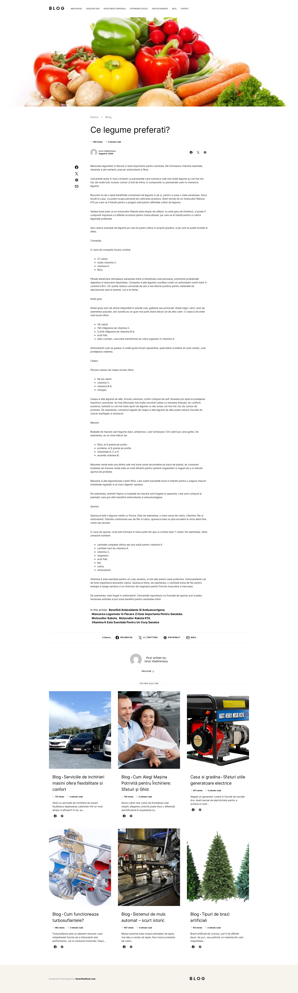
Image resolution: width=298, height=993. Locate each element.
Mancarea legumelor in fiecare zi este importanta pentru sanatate (137, 614)
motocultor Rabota (104, 618)
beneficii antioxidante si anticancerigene (137, 610)
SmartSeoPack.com (86, 978)
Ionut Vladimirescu (107, 151)
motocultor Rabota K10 (134, 618)
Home (94, 117)
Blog (57, 8)
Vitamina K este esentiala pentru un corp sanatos (125, 622)
